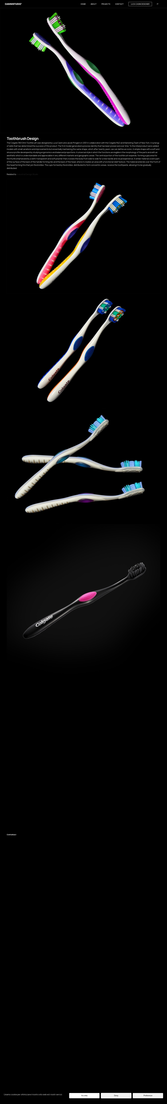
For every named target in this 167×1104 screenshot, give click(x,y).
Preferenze (148, 1096)
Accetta (84, 1096)
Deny (116, 1096)
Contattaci (11, 834)
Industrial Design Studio (27, 174)
